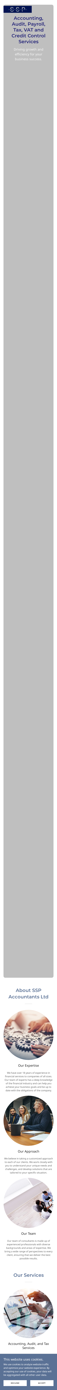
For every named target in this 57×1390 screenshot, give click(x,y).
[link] (18, 2)
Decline (15, 1383)
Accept (41, 1383)
